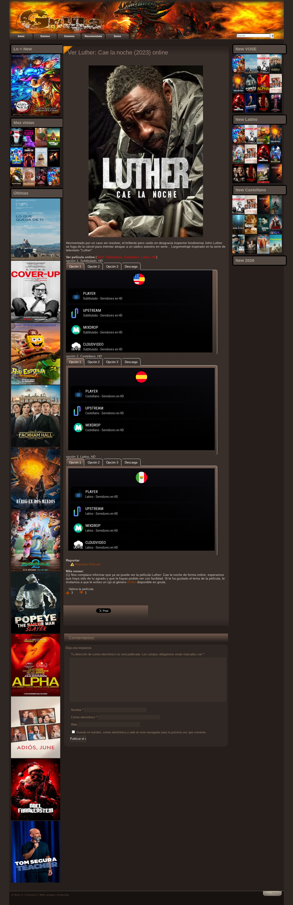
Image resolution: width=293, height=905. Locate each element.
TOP (274, 893)
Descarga (131, 266)
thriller (131, 582)
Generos (69, 36)
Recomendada (93, 36)
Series (117, 36)
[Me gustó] (68, 592)
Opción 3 (112, 266)
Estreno (45, 36)
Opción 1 (75, 266)
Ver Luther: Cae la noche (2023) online (118, 52)
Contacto (31, 895)
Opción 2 (94, 266)
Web (74, 724)
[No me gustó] (82, 592)
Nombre (77, 710)
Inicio (21, 36)
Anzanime (63, 895)
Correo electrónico (84, 717)
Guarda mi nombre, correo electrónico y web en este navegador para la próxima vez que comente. (141, 732)
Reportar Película (87, 564)
